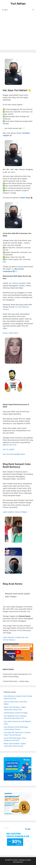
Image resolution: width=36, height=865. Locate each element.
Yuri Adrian (18, 3)
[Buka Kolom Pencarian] (33, 10)
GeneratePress (18, 862)
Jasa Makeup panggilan (17, 283)
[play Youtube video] (18, 652)
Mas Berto (10, 445)
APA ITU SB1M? (8, 449)
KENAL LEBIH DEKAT (10, 333)
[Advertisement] (18, 32)
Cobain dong (25, 198)
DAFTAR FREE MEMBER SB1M (14, 454)
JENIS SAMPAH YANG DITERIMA (15, 512)
